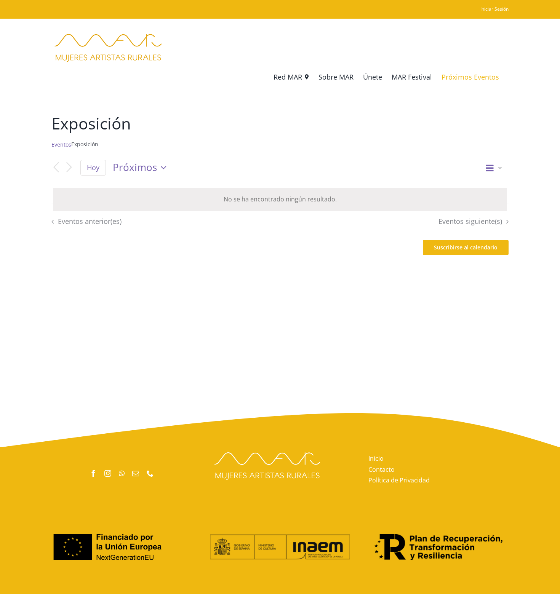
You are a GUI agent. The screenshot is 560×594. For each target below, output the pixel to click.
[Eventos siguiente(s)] (69, 168)
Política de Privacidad (399, 480)
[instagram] (107, 473)
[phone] (150, 473)
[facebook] (93, 473)
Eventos (61, 144)
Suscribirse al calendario (466, 247)
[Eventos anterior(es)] (56, 168)
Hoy (93, 167)
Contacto (381, 469)
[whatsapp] (122, 473)
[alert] (280, 199)
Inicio (376, 458)
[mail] (135, 473)
